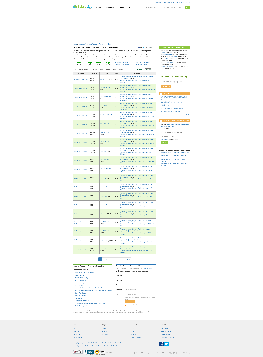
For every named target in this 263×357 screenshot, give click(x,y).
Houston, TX (104, 205)
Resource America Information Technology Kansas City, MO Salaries (136, 99)
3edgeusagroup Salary (82, 301)
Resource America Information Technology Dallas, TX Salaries (136, 198)
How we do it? (148, 268)
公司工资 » (185, 114)
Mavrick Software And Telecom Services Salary (90, 288)
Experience (119, 289)
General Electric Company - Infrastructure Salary (90, 303)
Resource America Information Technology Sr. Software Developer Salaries (136, 78)
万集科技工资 (165, 105)
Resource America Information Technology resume (174, 165)
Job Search (164, 329)
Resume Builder (166, 331)
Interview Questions (167, 337)
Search (164, 143)
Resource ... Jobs (141, 65)
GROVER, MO (104, 159)
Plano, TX (103, 214)
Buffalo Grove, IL (105, 249)
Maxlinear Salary (80, 296)
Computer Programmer (80, 88)
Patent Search (77, 337)
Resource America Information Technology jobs (175, 152)
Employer (119, 275)
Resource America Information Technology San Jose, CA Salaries (137, 126)
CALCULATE (166, 87)
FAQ (133, 329)
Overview (76, 331)
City (117, 285)
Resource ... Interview (143, 62)
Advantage (76, 334)
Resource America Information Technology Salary (94, 44)
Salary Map (165, 58)
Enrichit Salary (79, 283)
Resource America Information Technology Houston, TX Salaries (136, 207)
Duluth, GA (103, 151)
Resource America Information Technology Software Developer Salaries (135, 248)
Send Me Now (130, 302)
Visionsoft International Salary (84, 272)
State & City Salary (167, 62)
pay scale (174, 56)
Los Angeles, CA (105, 105)
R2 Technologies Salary (82, 306)
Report (134, 331)
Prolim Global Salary (81, 278)
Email (117, 294)
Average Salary (149, 353)
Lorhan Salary (79, 275)
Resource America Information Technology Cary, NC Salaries (135, 180)
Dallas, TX (103, 196)
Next (128, 259)
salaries (164, 52)
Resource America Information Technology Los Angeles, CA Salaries (136, 108)
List (74, 329)
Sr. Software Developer (81, 79)
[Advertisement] (131, 26)
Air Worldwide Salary (81, 280)
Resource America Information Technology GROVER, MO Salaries (137, 162)
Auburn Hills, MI (105, 87)
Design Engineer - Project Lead (79, 232)
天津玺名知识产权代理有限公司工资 (172, 108)
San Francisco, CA (106, 114)
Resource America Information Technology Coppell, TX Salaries (136, 81)
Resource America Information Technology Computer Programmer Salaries (135, 86)
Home (99, 7)
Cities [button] (131, 7)
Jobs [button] (122, 7)
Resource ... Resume (122, 65)
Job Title (119, 280)
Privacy (104, 331)
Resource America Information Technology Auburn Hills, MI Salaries (137, 90)
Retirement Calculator (161, 353)
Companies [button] (110, 7)
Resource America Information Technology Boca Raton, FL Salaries (137, 144)
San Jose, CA (104, 123)
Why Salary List (137, 337)
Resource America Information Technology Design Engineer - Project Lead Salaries (135, 230)
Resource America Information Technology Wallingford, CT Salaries (137, 135)
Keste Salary (79, 285)
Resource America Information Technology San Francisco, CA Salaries (137, 117)
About (127, 353)
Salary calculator (167, 54)
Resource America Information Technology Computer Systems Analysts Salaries (135, 221)
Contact (134, 334)
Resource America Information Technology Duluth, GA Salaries (136, 153)
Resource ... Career (121, 62)
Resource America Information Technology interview (174, 160)
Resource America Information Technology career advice (174, 156)
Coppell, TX (103, 79)
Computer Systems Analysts (79, 223)
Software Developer (80, 250)
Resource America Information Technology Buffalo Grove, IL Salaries (137, 252)
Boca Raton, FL (105, 141)
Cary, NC (103, 178)
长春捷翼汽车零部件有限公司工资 (171, 102)
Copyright (105, 334)
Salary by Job (77, 346)
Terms (104, 329)
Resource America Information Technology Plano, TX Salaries (135, 216)
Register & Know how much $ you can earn (170, 2)
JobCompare (164, 139)
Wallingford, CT (104, 132)
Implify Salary (79, 298)
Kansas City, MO (105, 96)
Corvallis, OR (104, 241)
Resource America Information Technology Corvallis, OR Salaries (136, 243)
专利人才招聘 (173, 353)
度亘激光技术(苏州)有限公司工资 (171, 111)
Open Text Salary (80, 293)
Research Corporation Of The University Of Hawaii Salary (93, 290)
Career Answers (166, 334)
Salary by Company (79, 343)
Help (142, 353)
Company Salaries (167, 66)
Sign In (188, 2)
